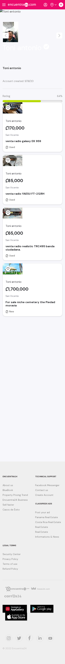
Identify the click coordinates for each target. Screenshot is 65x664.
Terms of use (10, 563)
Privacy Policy (10, 559)
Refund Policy (10, 568)
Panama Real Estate (46, 517)
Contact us (41, 490)
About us (8, 485)
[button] (6, 35)
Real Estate (41, 527)
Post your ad (42, 512)
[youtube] (50, 638)
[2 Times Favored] (8, 268)
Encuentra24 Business (15, 499)
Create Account (44, 495)
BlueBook (8, 490)
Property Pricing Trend (15, 495)
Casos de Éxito (11, 509)
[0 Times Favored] (8, 107)
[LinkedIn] (39, 638)
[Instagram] (8, 638)
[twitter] (19, 638)
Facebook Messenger (47, 485)
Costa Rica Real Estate (48, 522)
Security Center (12, 554)
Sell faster (8, 504)
